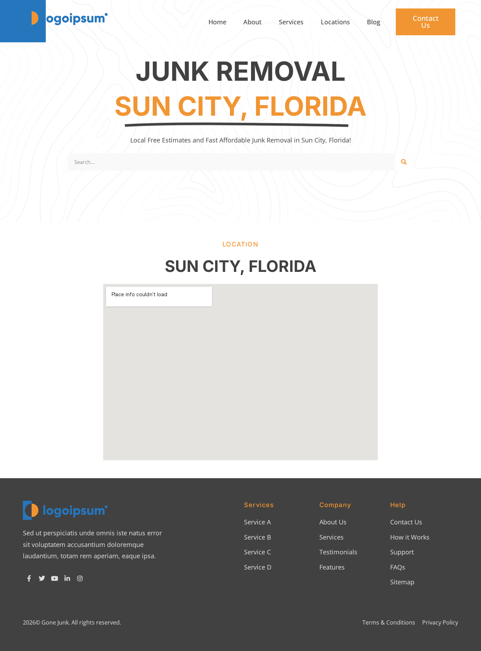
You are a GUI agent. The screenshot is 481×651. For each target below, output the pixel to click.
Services (291, 22)
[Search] (404, 161)
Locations (335, 22)
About (252, 22)
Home (217, 22)
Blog (373, 22)
